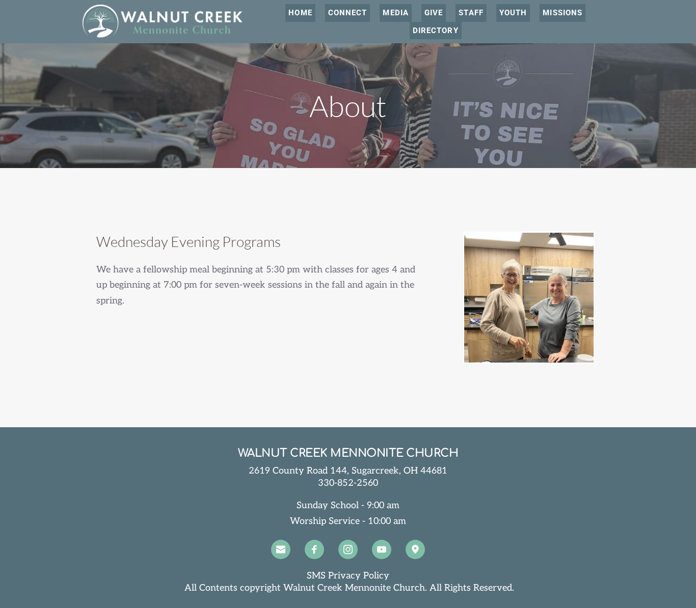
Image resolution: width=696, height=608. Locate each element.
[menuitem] (300, 13)
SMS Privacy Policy (348, 575)
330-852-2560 (348, 483)
